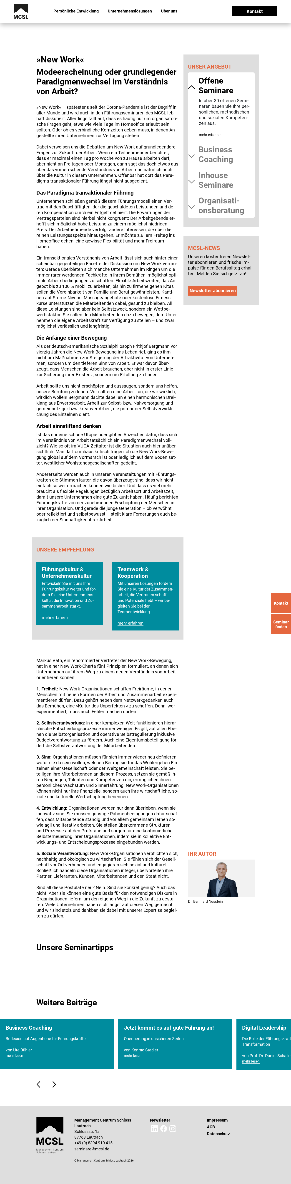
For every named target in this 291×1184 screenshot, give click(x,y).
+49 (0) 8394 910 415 (93, 1142)
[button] (39, 1084)
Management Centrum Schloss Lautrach (35, 28)
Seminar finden (281, 624)
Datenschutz (218, 1133)
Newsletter (160, 1120)
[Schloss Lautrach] (21, 11)
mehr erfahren (210, 135)
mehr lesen (14, 1055)
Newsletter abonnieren (213, 290)
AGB (211, 1127)
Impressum (217, 1120)
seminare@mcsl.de (91, 1149)
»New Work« (65, 28)
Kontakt (255, 11)
